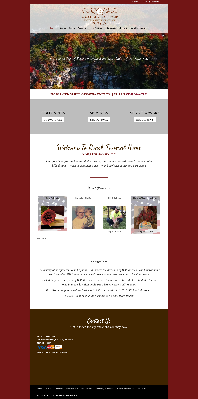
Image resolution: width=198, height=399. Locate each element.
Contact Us (141, 389)
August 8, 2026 (114, 231)
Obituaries (61, 28)
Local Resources (72, 389)
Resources (82, 28)
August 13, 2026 (145, 231)
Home (52, 28)
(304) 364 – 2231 (140, 2)
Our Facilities (96, 28)
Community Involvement (117, 28)
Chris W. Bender (52, 198)
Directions (155, 2)
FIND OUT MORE (53, 119)
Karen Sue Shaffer (83, 198)
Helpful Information (138, 28)
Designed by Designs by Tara (66, 395)
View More (41, 238)
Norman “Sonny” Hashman (145, 198)
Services (72, 28)
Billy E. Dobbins (114, 198)
